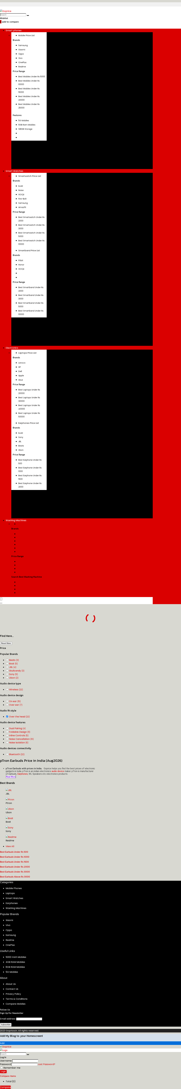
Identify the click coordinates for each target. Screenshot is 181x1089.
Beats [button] (14, 660)
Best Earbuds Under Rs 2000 (15, 866)
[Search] (28, 15)
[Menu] (1, 598)
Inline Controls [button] (18, 735)
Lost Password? (46, 1064)
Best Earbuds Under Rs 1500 (14, 861)
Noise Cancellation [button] (21, 739)
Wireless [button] (16, 689)
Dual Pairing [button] (17, 728)
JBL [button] (12, 667)
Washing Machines (16, 520)
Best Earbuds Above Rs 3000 (15, 876)
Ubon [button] (13, 677)
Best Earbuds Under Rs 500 (14, 852)
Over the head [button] (19, 716)
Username (6, 1060)
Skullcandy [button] (16, 670)
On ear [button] (15, 701)
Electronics (12, 347)
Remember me (11, 1067)
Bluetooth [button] (16, 754)
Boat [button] (13, 663)
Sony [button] (13, 674)
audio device (58, 771)
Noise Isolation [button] (18, 742)
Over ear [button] (15, 704)
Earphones (22, 774)
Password (5, 1064)
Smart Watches (14, 171)
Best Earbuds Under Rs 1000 (14, 856)
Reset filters (6, 643)
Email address (7, 1018)
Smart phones (13, 30)
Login (3, 1071)
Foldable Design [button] (19, 732)
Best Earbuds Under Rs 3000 (15, 871)
